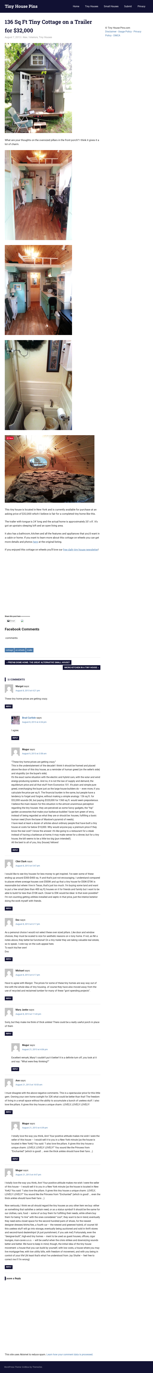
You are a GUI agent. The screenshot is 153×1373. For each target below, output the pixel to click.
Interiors (33, 37)
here (35, 541)
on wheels (20, 650)
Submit (128, 6)
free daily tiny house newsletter (80, 549)
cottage (9, 650)
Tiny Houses (91, 6)
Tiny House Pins (21, 6)
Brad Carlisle (29, 717)
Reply (8, 706)
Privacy (141, 6)
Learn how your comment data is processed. (69, 1354)
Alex (25, 37)
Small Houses (111, 6)
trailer (29, 650)
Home (76, 6)
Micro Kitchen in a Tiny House (80, 668)
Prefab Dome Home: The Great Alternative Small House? (39, 663)
